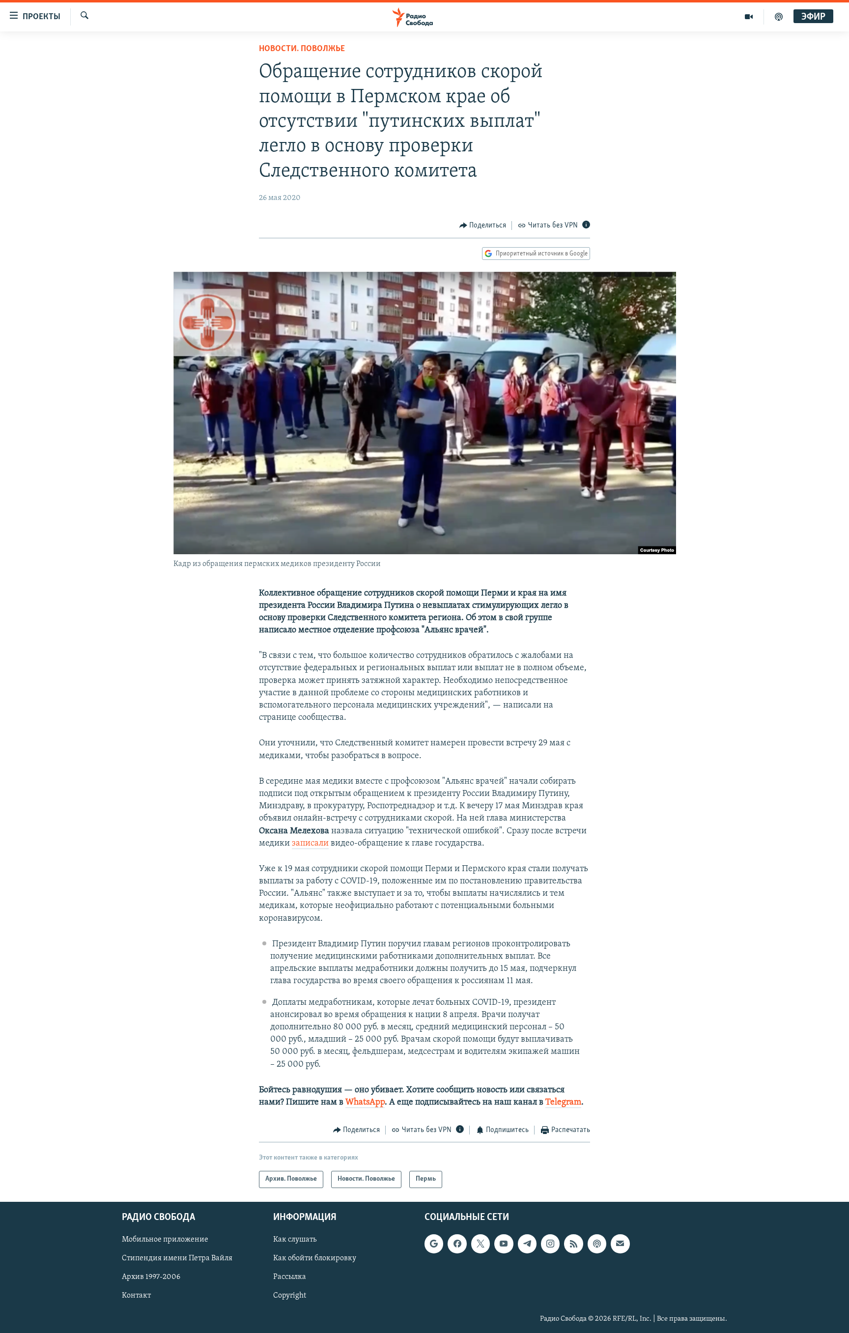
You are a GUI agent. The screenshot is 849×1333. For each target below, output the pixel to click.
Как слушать (294, 1240)
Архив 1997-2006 (151, 1277)
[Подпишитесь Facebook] (457, 1243)
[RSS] (573, 1243)
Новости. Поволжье (302, 49)
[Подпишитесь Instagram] (550, 1243)
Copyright (289, 1296)
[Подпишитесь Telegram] (527, 1243)
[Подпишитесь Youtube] (503, 1243)
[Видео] (749, 16)
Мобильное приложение (165, 1240)
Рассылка (289, 1277)
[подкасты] (778, 16)
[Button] (483, 225)
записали (310, 843)
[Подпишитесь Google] (433, 1243)
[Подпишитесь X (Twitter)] (480, 1243)
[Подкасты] (597, 1243)
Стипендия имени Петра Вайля (177, 1258)
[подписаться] (620, 1243)
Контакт (136, 1296)
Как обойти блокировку (314, 1258)
